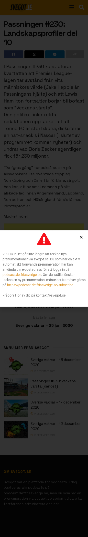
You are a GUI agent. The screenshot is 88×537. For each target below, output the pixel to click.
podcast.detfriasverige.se (21, 275)
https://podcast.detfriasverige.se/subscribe (40, 285)
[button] (81, 237)
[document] (44, 268)
